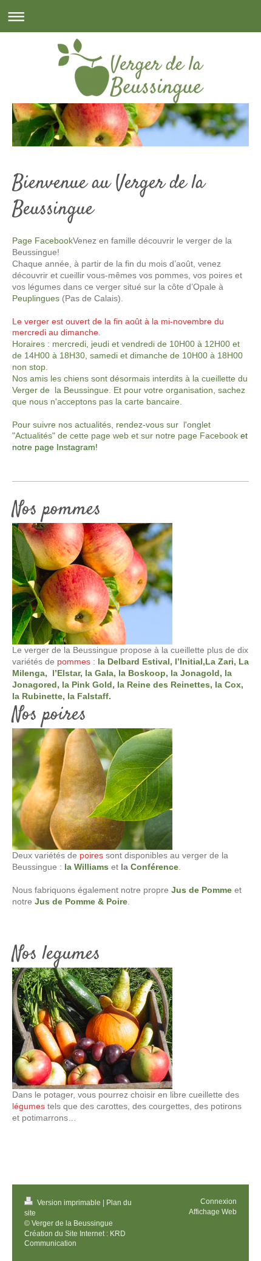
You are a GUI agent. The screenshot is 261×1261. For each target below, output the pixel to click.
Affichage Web (213, 1212)
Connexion (218, 1201)
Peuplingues (35, 298)
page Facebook (208, 435)
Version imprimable (69, 1202)
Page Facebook (42, 240)
